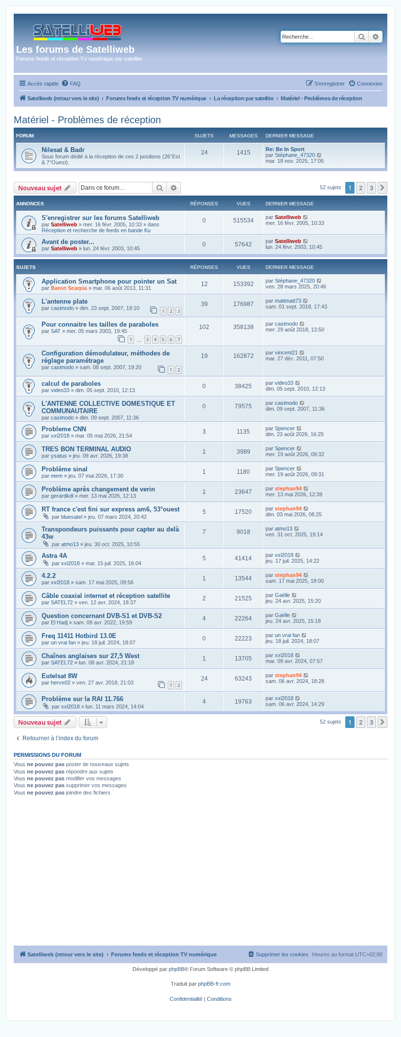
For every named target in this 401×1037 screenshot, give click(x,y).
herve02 (60, 682)
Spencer (285, 428)
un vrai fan (63, 642)
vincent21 (286, 352)
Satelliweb (64, 224)
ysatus (59, 456)
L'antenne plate (65, 301)
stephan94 (288, 488)
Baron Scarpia (69, 288)
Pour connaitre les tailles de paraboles (100, 324)
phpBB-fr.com (214, 984)
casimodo (62, 308)
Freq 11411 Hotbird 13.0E (79, 636)
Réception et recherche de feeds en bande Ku (96, 230)
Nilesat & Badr (63, 150)
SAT (56, 331)
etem (57, 476)
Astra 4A (54, 555)
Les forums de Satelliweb (75, 49)
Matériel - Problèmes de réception (87, 119)
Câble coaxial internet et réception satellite (106, 595)
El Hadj (59, 622)
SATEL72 (62, 602)
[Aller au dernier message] (306, 217)
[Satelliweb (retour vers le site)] (78, 30)
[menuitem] (71, 83)
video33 (60, 390)
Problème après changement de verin (98, 489)
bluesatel (71, 517)
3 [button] (371, 187)
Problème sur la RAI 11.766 (82, 699)
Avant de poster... (68, 241)
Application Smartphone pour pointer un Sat (109, 281)
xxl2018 (60, 436)
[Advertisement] (200, 872)
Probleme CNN (64, 429)
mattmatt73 (288, 301)
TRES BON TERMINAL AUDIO (86, 449)
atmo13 (70, 544)
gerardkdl (62, 496)
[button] (382, 188)
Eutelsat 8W (59, 676)
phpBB (176, 969)
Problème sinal (65, 469)
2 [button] (360, 187)
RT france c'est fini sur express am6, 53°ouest (110, 509)
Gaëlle (282, 595)
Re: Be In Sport (285, 149)
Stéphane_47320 (295, 155)
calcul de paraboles (71, 383)
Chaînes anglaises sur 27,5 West (90, 656)
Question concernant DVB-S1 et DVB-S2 (102, 615)
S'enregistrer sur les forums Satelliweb (100, 217)
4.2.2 (49, 575)
